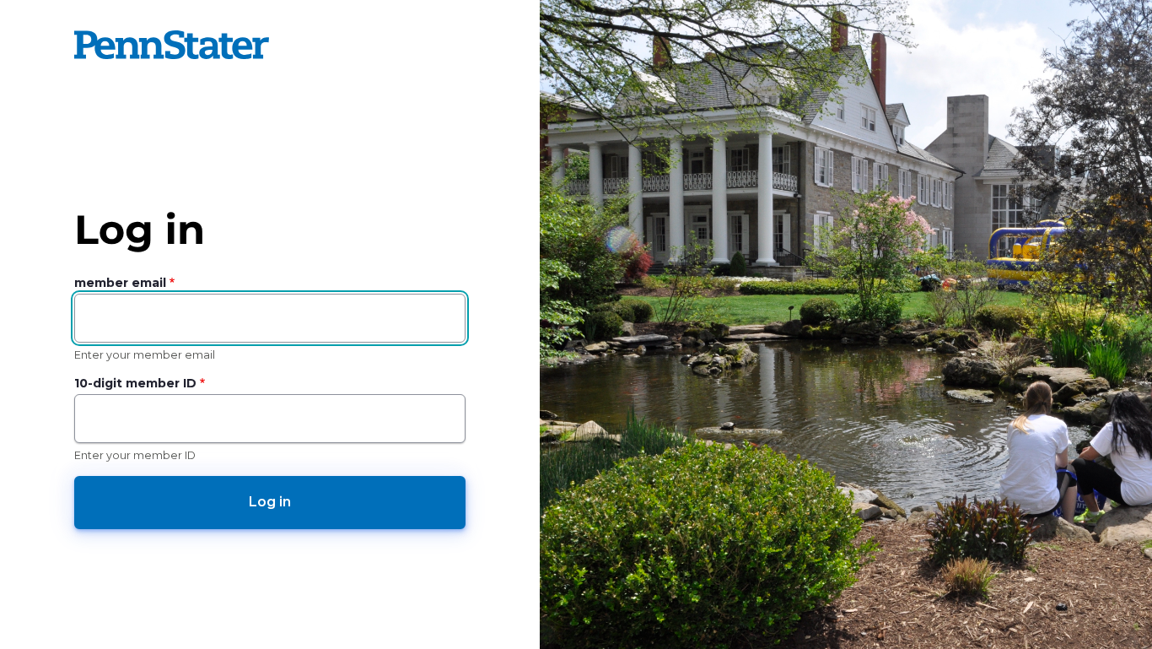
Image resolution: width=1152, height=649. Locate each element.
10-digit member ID (135, 383)
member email (120, 282)
